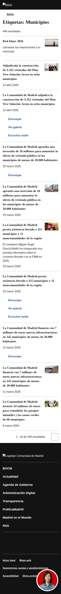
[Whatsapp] (7, 548)
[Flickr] (28, 548)
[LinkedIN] (48, 538)
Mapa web (25, 560)
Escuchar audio (18, 135)
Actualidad (10, 476)
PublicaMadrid (13, 509)
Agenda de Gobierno (18, 484)
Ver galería (15, 127)
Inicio (10, 14)
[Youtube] (38, 538)
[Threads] (48, 548)
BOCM (7, 468)
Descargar (15, 119)
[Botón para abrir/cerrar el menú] (56, 5)
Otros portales (31, 575)
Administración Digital (19, 493)
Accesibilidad (10, 575)
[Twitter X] (28, 538)
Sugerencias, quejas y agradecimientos (25, 568)
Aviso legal (9, 560)
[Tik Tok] (17, 548)
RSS (6, 525)
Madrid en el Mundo (17, 517)
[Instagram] (17, 538)
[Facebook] (7, 538)
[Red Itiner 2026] (30, 48)
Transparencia (13, 501)
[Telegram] (38, 548)
